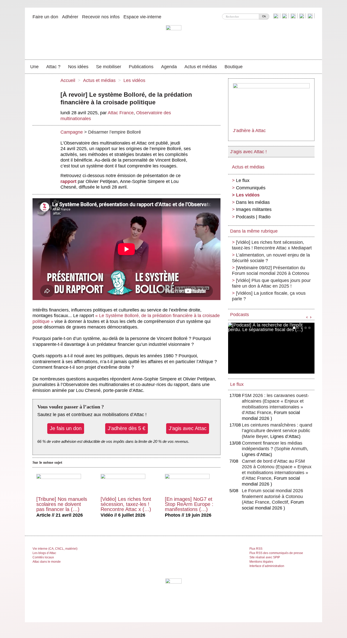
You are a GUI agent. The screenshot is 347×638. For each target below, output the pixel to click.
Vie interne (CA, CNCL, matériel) (55, 548)
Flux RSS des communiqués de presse (276, 553)
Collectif (280, 502)
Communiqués (250, 187)
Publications (141, 66)
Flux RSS (255, 548)
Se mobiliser (108, 66)
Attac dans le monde (47, 561)
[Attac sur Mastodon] (302, 15)
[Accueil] (173, 39)
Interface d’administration (266, 566)
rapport (68, 181)
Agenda (169, 66)
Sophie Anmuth (291, 448)
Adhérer (70, 16)
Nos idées (78, 66)
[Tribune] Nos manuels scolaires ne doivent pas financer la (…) (61, 504)
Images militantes (254, 209)
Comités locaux (43, 557)
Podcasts (239, 314)
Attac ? (53, 66)
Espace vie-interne (142, 16)
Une (34, 66)
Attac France (121, 112)
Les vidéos (134, 80)
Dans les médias (253, 202)
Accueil (67, 80)
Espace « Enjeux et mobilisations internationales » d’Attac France (273, 407)
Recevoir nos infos (101, 16)
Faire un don (45, 16)
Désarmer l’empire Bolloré (114, 132)
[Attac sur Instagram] (293, 15)
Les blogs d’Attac (44, 553)
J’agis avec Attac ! (248, 151)
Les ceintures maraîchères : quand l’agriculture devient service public (277, 430)
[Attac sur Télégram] (310, 15)
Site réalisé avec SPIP (264, 557)
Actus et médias (200, 66)
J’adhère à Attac (249, 130)
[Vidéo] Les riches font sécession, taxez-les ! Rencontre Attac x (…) (126, 504)
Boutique (234, 66)
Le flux (242, 180)
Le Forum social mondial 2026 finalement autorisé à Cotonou (272, 496)
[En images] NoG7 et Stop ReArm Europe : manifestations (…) (189, 504)
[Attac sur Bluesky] (276, 15)
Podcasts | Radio (253, 216)
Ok (264, 16)
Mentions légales (261, 561)
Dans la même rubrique (254, 231)
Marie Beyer (255, 436)
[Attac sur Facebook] (285, 15)
